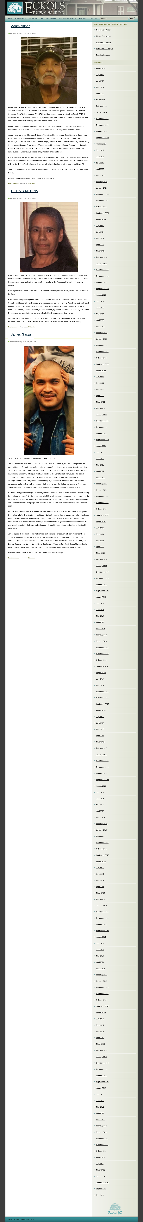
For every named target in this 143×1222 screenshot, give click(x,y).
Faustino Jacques (103, 55)
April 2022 (100, 396)
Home (10, 18)
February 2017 (101, 748)
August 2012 (101, 1088)
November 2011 (102, 1145)
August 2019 (101, 597)
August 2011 (101, 1157)
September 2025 (102, 138)
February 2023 (101, 333)
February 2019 (101, 635)
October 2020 (101, 509)
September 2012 (102, 1082)
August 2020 (101, 522)
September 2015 (102, 855)
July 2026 (100, 75)
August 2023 (101, 295)
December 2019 (102, 572)
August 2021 (101, 446)
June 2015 (100, 874)
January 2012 (101, 1132)
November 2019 (102, 578)
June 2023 (100, 308)
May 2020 (100, 540)
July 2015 (100, 868)
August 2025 (101, 144)
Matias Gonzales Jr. (103, 36)
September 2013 (102, 1006)
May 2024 (100, 238)
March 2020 (100, 553)
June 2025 (100, 157)
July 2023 (100, 301)
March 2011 (100, 1170)
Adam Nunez (20, 26)
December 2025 (102, 119)
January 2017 (101, 754)
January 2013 (101, 1057)
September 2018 (102, 666)
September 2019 (102, 591)
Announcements (20, 18)
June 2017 (100, 723)
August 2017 (101, 710)
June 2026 (100, 81)
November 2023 (102, 276)
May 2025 (100, 163)
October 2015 (101, 849)
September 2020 (102, 515)
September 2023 (102, 289)
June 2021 (100, 459)
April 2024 (100, 245)
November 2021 (102, 427)
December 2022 (102, 345)
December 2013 (102, 987)
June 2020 (100, 534)
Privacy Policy (34, 18)
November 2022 (102, 352)
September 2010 (102, 1183)
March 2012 (100, 1120)
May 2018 (100, 685)
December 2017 (102, 692)
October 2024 (101, 207)
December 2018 (102, 647)
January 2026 (101, 112)
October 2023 (101, 282)
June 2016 (100, 799)
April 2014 (100, 962)
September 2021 (102, 440)
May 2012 (100, 1107)
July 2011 (99, 1164)
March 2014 (100, 969)
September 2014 (102, 931)
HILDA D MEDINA (24, 191)
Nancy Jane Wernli (103, 30)
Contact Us (93, 18)
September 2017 (102, 704)
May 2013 (100, 1031)
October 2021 (101, 433)
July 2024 (100, 226)
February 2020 (101, 559)
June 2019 (100, 610)
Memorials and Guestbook (68, 18)
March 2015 (100, 893)
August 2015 (101, 862)
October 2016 (101, 773)
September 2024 (102, 213)
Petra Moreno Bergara (104, 49)
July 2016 (100, 792)
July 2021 (100, 452)
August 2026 (101, 68)
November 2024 (102, 201)
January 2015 (101, 906)
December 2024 (102, 194)
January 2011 (101, 1176)
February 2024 (101, 257)
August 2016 (101, 786)
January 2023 (101, 339)
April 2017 (100, 736)
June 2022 (100, 383)
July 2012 (100, 1094)
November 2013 (102, 994)
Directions (82, 18)
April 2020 (100, 547)
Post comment (13, 183)
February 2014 (101, 975)
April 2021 (100, 471)
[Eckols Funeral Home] (36, 5)
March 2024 (100, 251)
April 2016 (100, 811)
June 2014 (100, 950)
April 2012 (100, 1113)
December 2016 (102, 761)
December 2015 (102, 836)
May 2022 (100, 389)
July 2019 (100, 603)
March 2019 (100, 629)
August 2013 (101, 1013)
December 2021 (102, 421)
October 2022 (101, 358)
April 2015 (100, 887)
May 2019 (100, 616)
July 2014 (100, 943)
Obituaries (31, 183)
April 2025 (100, 169)
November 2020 (102, 503)
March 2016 (100, 817)
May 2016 (100, 805)
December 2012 (102, 1063)
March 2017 (100, 742)
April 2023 (100, 320)
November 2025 (102, 125)
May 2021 (100, 465)
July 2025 (100, 150)
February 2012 (101, 1126)
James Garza (21, 334)
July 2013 (100, 1019)
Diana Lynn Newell (103, 43)
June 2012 (100, 1101)
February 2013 (101, 1050)
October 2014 (101, 924)
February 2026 (101, 106)
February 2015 (101, 899)
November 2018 (102, 654)
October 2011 (101, 1151)
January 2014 (101, 981)
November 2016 (102, 767)
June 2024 (100, 232)
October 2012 (101, 1076)
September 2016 (102, 780)
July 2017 (100, 717)
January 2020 (101, 566)
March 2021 (100, 478)
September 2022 (102, 364)
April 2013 (100, 1038)
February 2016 (101, 824)
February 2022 (101, 408)
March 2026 (100, 100)
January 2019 (101, 641)
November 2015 (102, 843)
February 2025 (101, 182)
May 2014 (100, 956)
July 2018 (100, 679)
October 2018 (101, 660)
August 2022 (101, 371)
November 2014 (102, 918)
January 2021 (101, 490)
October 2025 (101, 131)
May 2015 (100, 880)
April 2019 (100, 622)
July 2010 (100, 1195)
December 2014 (102, 912)
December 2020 (102, 496)
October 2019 (101, 585)
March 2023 (100, 326)
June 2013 (100, 1025)
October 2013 (101, 1000)
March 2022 (100, 402)
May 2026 (100, 87)
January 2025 (101, 188)
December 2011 (102, 1138)
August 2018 (101, 673)
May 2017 (100, 729)
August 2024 (101, 219)
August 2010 (101, 1189)
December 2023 (102, 270)
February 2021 (101, 484)
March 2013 (100, 1044)
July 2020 (100, 528)
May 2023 (100, 314)
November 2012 (102, 1069)
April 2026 (100, 94)
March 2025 (100, 175)
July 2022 (100, 377)
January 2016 (101, 830)
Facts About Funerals (48, 18)
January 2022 (101, 415)
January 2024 (101, 264)
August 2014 (101, 937)
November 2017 (102, 698)
